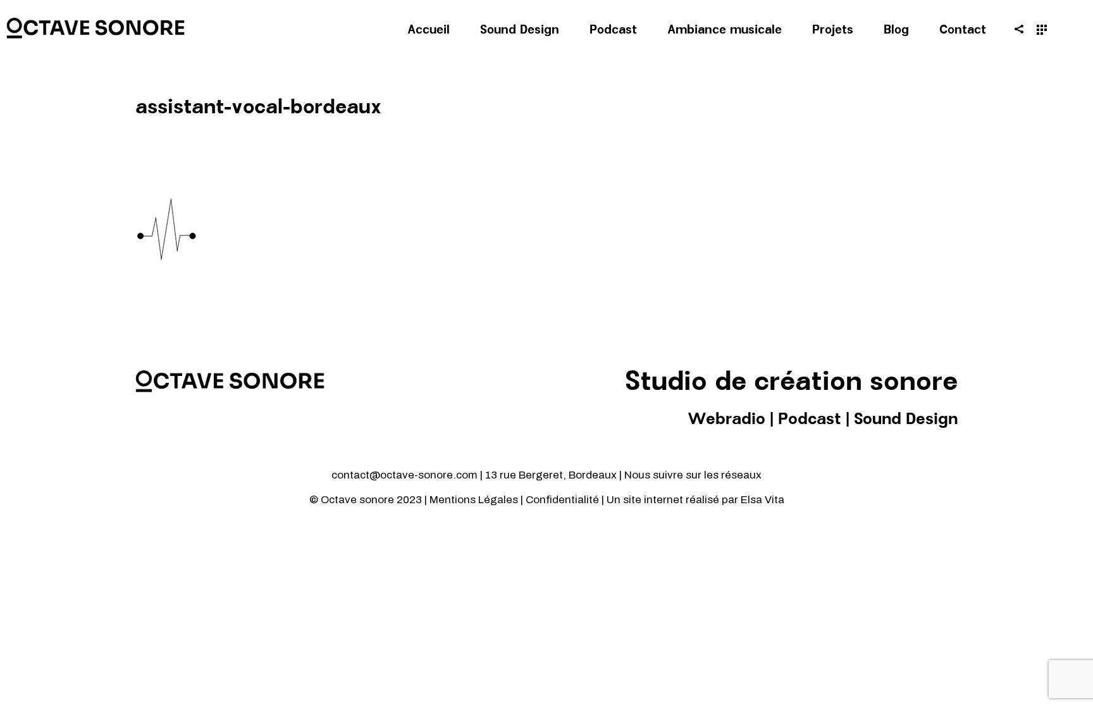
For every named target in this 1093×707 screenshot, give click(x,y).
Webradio (726, 419)
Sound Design (906, 419)
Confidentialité (564, 500)
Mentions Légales (473, 500)
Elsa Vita (762, 500)
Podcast (809, 419)
